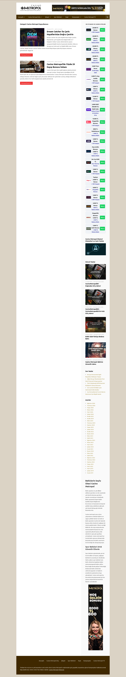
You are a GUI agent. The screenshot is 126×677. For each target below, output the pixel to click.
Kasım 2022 (90, 451)
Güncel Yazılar (90, 262)
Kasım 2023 (90, 433)
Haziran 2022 (91, 462)
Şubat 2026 (90, 414)
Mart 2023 (90, 444)
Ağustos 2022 (91, 457)
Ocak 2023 (90, 449)
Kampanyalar (76, 17)
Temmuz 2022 (91, 460)
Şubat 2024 (90, 429)
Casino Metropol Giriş (34, 17)
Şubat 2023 (90, 447)
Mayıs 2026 (90, 407)
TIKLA (102, 30)
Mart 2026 (90, 412)
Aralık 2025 (90, 416)
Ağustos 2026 (91, 403)
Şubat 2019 (90, 470)
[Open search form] (107, 17)
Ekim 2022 (90, 453)
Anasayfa (20, 17)
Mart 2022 (90, 466)
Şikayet (47, 17)
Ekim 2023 (90, 436)
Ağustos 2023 (91, 440)
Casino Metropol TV (90, 17)
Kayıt (67, 17)
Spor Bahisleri (58, 17)
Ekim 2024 (90, 420)
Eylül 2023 (90, 438)
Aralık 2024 (90, 418)
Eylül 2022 (90, 455)
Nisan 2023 (90, 442)
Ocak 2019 (90, 473)
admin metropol (58, 29)
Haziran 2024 (91, 425)
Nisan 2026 (90, 410)
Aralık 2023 (90, 431)
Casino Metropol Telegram (56, 669)
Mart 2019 (90, 468)
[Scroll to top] (123, 674)
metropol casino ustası (98, 281)
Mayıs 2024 (90, 427)
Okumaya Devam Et (26, 55)
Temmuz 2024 (91, 423)
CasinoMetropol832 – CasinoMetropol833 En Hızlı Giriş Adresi (95, 311)
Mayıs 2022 (90, 464)
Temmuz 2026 (91, 405)
